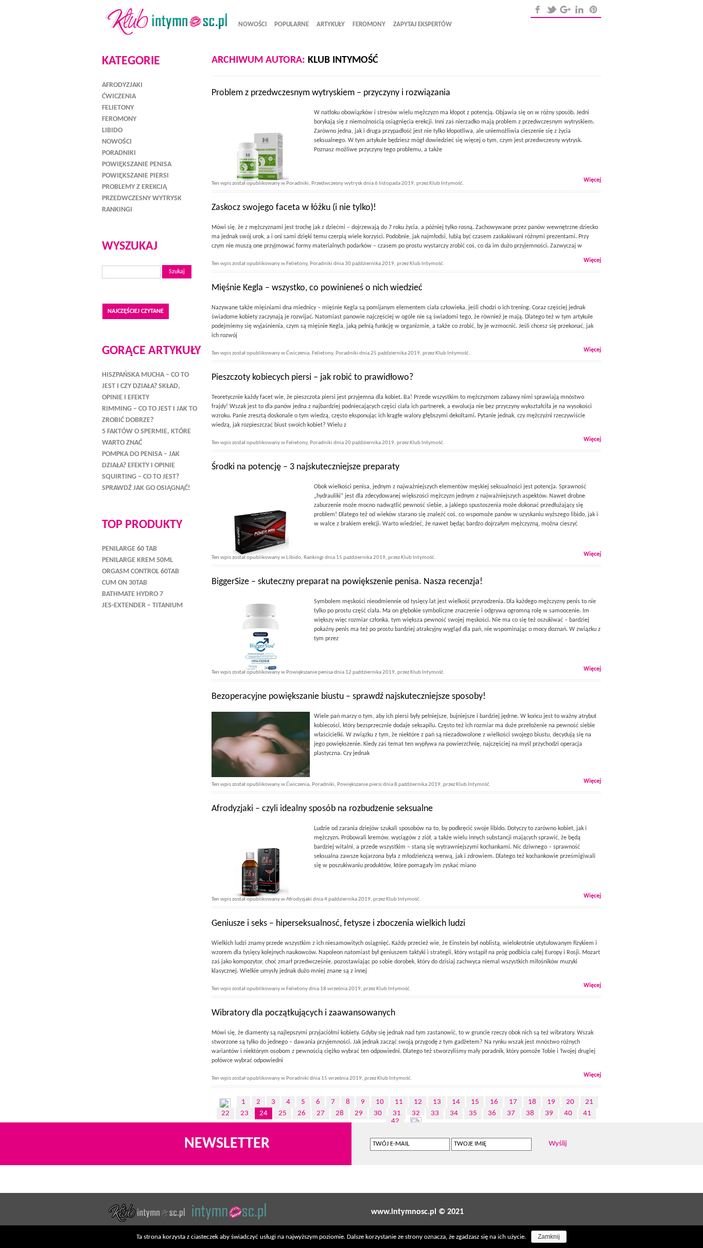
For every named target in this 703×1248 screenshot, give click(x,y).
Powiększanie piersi (359, 784)
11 (399, 1102)
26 (301, 1113)
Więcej (592, 180)
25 (282, 1113)
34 (454, 1113)
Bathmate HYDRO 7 (132, 594)
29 (359, 1113)
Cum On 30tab (124, 583)
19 (551, 1102)
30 (378, 1113)
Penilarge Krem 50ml (137, 560)
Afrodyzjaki (299, 899)
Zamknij (549, 1236)
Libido (293, 557)
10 (380, 1102)
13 (437, 1102)
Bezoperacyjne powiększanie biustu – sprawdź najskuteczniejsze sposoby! (349, 696)
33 (435, 1113)
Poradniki (297, 183)
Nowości (252, 24)
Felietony (296, 264)
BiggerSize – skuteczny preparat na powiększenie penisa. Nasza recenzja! (347, 582)
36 (492, 1113)
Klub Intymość (343, 60)
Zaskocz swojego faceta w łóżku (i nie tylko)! (294, 208)
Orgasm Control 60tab (140, 571)
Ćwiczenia (297, 353)
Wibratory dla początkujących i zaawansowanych (303, 1013)
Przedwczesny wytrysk (336, 183)
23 (244, 1113)
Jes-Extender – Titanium (142, 605)
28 (340, 1113)
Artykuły (331, 24)
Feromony (369, 24)
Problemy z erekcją (134, 187)
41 (587, 1113)
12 (418, 1102)
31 (397, 1113)
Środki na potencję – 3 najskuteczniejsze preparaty (305, 467)
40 (568, 1113)
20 (570, 1102)
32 (416, 1113)
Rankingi (314, 557)
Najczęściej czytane (136, 311)
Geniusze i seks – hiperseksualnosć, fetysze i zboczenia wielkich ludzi (338, 923)
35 (473, 1113)
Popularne (291, 24)
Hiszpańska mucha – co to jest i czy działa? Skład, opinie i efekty (145, 386)
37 (511, 1113)
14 (456, 1102)
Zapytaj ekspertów (422, 24)
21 (589, 1102)
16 (494, 1102)
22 (225, 1113)
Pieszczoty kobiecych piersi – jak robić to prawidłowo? (312, 377)
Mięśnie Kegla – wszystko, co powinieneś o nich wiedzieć (317, 288)
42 (395, 1121)
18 (532, 1102)
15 (475, 1102)
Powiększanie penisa (309, 672)
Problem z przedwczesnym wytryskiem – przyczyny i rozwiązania (331, 93)
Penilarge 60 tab (129, 549)
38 (530, 1113)
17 (513, 1102)
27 (321, 1113)
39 (549, 1113)
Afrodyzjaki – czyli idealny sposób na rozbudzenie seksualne (322, 809)
